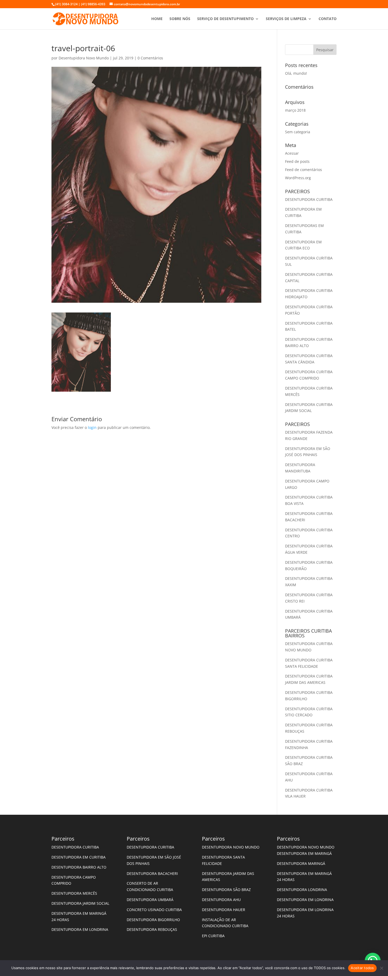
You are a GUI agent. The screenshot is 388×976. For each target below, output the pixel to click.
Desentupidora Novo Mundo (84, 57)
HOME (157, 19)
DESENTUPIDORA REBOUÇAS (152, 929)
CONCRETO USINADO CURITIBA (154, 909)
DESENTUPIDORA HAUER (223, 909)
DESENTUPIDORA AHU (221, 899)
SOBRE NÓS (179, 19)
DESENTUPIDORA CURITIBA (309, 199)
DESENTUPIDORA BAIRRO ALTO (78, 867)
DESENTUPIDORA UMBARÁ (150, 899)
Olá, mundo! (296, 73)
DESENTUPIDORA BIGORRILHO (153, 919)
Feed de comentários (303, 169)
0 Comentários (150, 57)
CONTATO (328, 19)
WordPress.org (298, 177)
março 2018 (295, 110)
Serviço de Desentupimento (225, 19)
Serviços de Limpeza (286, 19)
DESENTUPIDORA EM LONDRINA (79, 929)
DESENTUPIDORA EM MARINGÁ (304, 853)
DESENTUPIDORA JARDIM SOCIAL (80, 903)
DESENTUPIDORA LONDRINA (302, 889)
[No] (381, 968)
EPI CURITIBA (213, 935)
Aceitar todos (362, 968)
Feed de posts (297, 161)
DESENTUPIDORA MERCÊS (74, 893)
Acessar (292, 153)
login (92, 427)
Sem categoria (297, 131)
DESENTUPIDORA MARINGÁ (301, 863)
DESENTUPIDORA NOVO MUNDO (230, 847)
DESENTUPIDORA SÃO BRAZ (226, 889)
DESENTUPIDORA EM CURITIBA (78, 857)
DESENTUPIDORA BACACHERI (152, 873)
